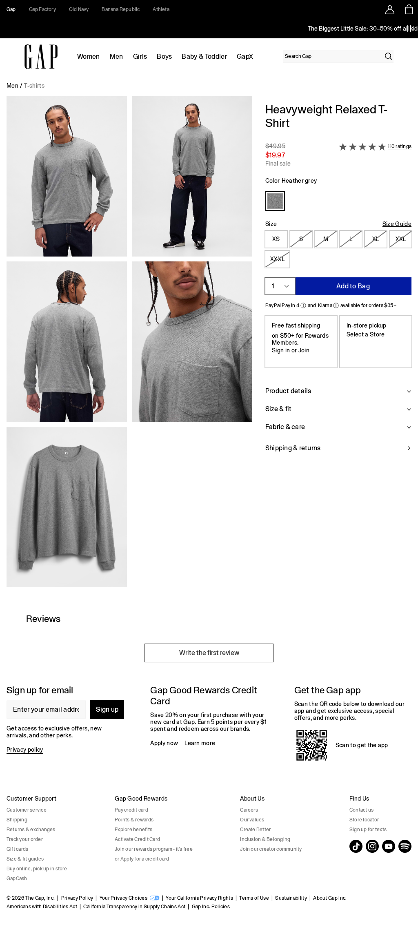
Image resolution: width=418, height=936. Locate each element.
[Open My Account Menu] (389, 9)
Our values (252, 820)
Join (303, 350)
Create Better (255, 829)
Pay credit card (131, 810)
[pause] (409, 28)
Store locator (364, 820)
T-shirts (34, 85)
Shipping (17, 820)
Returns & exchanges (31, 829)
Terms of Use (254, 898)
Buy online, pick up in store (37, 869)
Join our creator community (271, 849)
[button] (129, 345)
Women (88, 56)
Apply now (164, 743)
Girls (140, 56)
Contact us (361, 810)
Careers (249, 810)
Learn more (200, 743)
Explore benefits (133, 829)
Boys (164, 56)
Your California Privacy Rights (199, 898)
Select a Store (366, 334)
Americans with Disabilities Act (42, 906)
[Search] (389, 56)
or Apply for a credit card (142, 859)
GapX (245, 56)
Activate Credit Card (137, 839)
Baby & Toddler (204, 56)
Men (116, 56)
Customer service (27, 810)
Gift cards (17, 849)
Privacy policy (25, 749)
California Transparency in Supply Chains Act (134, 906)
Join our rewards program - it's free (154, 849)
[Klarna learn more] (336, 305)
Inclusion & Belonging (265, 839)
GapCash (17, 878)
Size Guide (396, 224)
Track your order (25, 839)
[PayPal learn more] (303, 305)
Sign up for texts (368, 829)
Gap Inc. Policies (211, 906)
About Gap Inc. (330, 898)
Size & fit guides (25, 859)
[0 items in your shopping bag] (408, 9)
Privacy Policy (77, 898)
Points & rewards (134, 820)
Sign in (281, 350)
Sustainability (291, 898)
